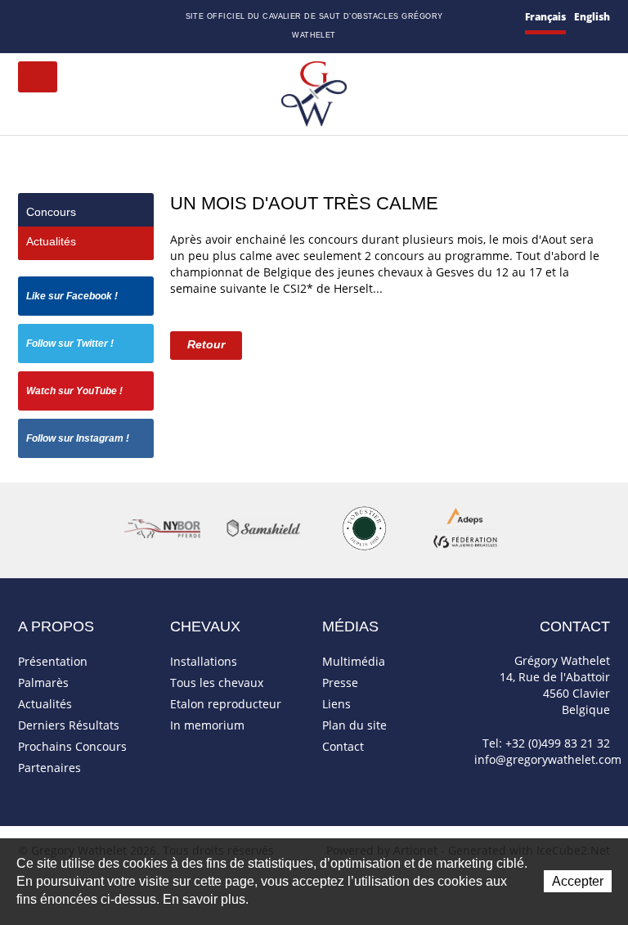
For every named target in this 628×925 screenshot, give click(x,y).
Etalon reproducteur (225, 704)
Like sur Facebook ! (72, 296)
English (592, 17)
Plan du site (68, 18)
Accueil (24, 17)
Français (545, 17)
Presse (340, 682)
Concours (51, 211)
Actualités (51, 241)
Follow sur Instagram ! (77, 438)
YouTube (124, 18)
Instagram (144, 15)
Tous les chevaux (216, 682)
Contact (45, 18)
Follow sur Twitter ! (70, 343)
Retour (206, 344)
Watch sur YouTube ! (74, 391)
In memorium (207, 725)
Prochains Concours (72, 746)
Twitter (105, 17)
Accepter (577, 881)
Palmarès (43, 682)
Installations (203, 661)
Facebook (87, 16)
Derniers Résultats (68, 725)
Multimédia (353, 661)
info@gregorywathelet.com (547, 759)
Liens (336, 704)
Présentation (52, 661)
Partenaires (49, 767)
